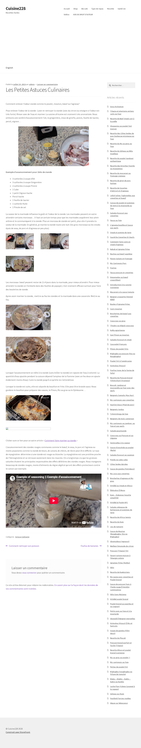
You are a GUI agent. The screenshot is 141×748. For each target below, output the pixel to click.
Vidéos (66, 14)
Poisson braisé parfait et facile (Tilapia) (121, 644)
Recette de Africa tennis (120, 517)
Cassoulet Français (118, 344)
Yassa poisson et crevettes (121, 272)
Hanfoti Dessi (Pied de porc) (122, 404)
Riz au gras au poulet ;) (120, 657)
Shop (75, 8)
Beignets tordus (117, 409)
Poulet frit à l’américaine (121, 361)
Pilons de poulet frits (119, 349)
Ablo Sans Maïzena (118, 594)
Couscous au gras (117, 321)
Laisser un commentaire (47, 84)
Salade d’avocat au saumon (122, 455)
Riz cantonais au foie (119, 662)
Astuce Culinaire (22, 537)
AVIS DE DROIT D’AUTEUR (83, 14)
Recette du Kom (117, 522)
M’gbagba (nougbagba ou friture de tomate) (121, 673)
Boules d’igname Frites (120, 304)
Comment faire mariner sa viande (60, 440)
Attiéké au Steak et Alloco (121, 485)
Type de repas (97, 8)
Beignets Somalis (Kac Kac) (122, 395)
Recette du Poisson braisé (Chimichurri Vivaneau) (121, 379)
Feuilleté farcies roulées (120, 698)
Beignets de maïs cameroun (122, 418)
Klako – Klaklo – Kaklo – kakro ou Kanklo (120, 680)
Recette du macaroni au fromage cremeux (120, 174)
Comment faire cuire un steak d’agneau (120, 243)
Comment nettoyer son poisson (24, 546)
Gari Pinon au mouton (119, 335)
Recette (110, 8)
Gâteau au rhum (117, 694)
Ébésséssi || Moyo (117, 490)
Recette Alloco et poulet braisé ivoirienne (120, 651)
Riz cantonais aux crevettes (122, 400)
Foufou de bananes (89, 546)
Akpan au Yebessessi (119, 703)
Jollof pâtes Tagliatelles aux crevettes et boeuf (122, 197)
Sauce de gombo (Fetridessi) (122, 469)
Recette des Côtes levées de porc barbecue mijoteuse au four (122, 136)
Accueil (67, 8)
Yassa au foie (116, 220)
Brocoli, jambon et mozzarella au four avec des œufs (122, 388)
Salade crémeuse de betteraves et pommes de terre (121, 510)
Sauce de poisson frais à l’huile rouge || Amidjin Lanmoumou (120, 587)
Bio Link (85, 8)
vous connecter (29, 572)
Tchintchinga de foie (119, 414)
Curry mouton (116, 309)
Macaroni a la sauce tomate (122, 292)
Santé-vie (122, 8)
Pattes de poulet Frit (119, 667)
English (9, 67)
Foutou (113, 268)
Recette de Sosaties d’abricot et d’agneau (119, 189)
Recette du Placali (118, 638)
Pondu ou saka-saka (119, 459)
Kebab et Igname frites (120, 249)
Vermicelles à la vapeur (120, 443)
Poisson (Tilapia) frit (119, 551)
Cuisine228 (16, 8)
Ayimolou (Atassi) (118, 365)
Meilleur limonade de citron (122, 546)
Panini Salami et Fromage (121, 258)
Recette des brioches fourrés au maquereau (122, 167)
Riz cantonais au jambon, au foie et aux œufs (122, 424)
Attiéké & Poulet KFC (119, 502)
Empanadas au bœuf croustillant (119, 278)
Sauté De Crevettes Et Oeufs (122, 237)
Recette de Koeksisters (120, 572)
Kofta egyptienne (117, 330)
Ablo (112, 567)
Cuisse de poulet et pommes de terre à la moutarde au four (122, 206)
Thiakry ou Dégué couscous (122, 325)
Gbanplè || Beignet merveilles (122, 618)
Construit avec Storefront (18, 732)
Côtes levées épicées (119, 464)
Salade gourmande (118, 431)
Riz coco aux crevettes (119, 473)
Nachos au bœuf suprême (121, 254)
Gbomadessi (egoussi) (119, 541)
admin (32, 84)
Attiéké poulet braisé (119, 599)
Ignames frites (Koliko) (120, 563)
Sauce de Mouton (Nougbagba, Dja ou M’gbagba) (118, 534)
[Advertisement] (70, 41)
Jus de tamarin (116, 526)
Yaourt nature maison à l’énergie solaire (120, 557)
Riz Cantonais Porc (118, 263)
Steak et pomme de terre (120, 232)
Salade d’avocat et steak (120, 339)
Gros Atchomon (117, 106)
